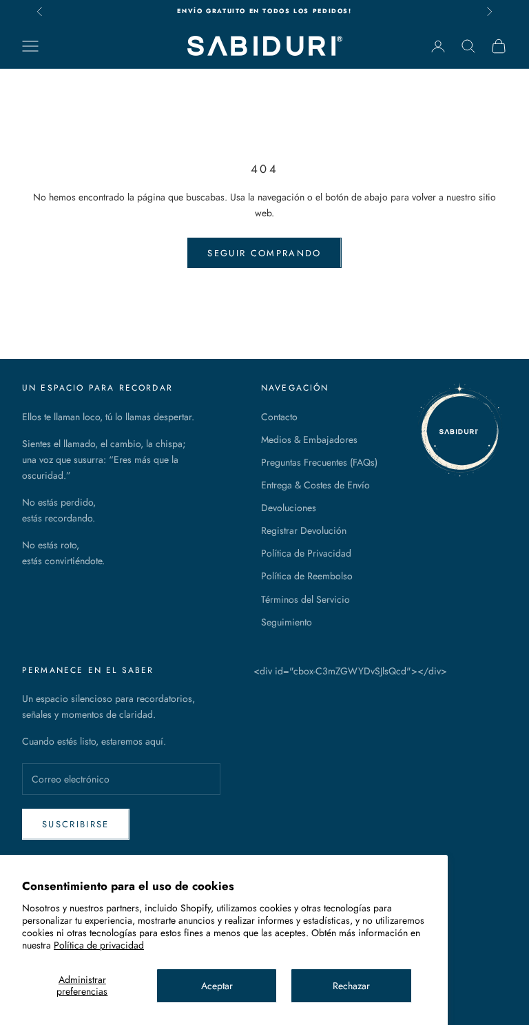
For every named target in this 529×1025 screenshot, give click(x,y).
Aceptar (217, 986)
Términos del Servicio (305, 599)
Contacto (279, 417)
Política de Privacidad (306, 553)
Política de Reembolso (307, 576)
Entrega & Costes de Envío (315, 485)
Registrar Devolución (303, 530)
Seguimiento (286, 622)
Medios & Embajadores (309, 439)
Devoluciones (288, 508)
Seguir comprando (264, 253)
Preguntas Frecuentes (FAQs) (319, 462)
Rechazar (351, 986)
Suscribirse (76, 824)
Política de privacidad (99, 945)
